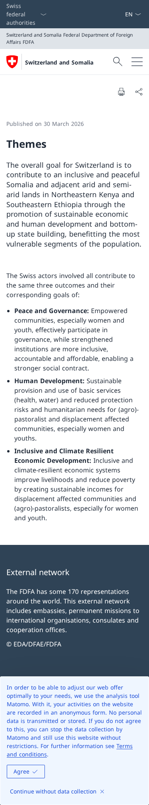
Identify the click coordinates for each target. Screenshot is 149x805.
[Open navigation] (137, 62)
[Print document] (121, 91)
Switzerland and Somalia (59, 62)
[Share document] (138, 91)
